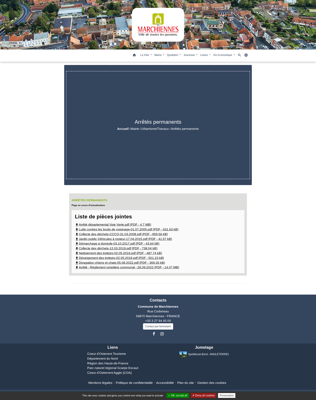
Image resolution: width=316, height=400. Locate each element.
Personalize (227, 395)
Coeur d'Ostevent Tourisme (106, 353)
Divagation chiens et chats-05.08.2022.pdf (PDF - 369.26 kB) (120, 262)
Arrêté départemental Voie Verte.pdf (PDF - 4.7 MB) (113, 224)
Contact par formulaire (158, 326)
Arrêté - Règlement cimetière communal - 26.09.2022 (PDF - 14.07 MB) (127, 267)
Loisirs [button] (204, 55)
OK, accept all (178, 395)
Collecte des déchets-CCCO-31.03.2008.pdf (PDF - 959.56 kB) (121, 234)
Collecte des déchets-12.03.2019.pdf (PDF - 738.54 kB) (116, 248)
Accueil (123, 128)
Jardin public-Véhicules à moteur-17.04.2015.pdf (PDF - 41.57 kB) (123, 239)
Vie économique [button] (223, 55)
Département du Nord (102, 358)
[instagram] (162, 333)
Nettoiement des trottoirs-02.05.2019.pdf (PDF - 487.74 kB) (118, 253)
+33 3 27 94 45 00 (158, 320)
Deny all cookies (205, 395)
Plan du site (185, 382)
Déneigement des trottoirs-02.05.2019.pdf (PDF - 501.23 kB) (119, 258)
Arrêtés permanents (185, 128)
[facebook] (154, 333)
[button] (134, 56)
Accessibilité (165, 382)
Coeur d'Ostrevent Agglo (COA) (109, 372)
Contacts (158, 300)
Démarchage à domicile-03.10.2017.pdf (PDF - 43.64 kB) (117, 243)
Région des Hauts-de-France (107, 363)
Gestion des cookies (211, 382)
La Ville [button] (145, 55)
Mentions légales (100, 382)
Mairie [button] (158, 55)
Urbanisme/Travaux (155, 128)
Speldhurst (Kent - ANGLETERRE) (208, 354)
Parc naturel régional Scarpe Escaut (112, 368)
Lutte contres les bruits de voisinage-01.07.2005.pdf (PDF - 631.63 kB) (126, 229)
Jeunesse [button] (190, 55)
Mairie (135, 128)
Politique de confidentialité (134, 382)
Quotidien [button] (173, 55)
